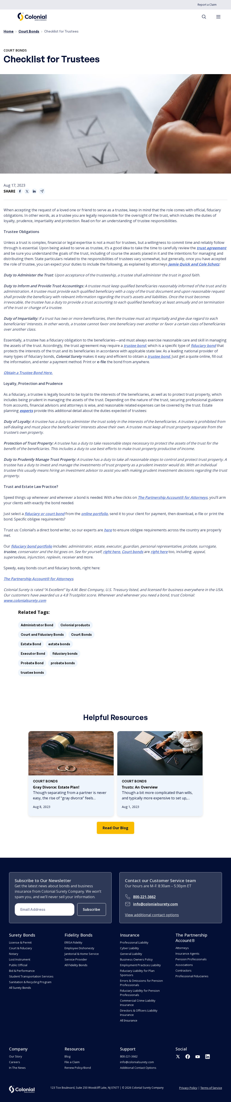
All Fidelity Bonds (76, 965)
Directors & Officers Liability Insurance (138, 1012)
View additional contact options (152, 914)
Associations (184, 965)
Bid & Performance (22, 971)
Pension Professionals (191, 959)
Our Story (15, 1056)
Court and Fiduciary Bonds (42, 634)
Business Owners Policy (136, 959)
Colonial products (75, 625)
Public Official (18, 965)
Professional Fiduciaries (192, 976)
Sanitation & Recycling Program (30, 982)
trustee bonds (32, 672)
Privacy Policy (188, 1088)
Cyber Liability (129, 948)
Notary (13, 954)
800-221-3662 (144, 896)
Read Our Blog (115, 827)
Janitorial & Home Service (82, 954)
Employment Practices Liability (140, 965)
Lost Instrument (19, 959)
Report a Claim (207, 5)
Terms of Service (211, 1088)
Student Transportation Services (31, 976)
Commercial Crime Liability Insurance (137, 1002)
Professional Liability (134, 942)
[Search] (206, 16)
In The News (17, 1068)
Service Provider (76, 959)
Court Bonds (28, 31)
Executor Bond (33, 653)
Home (9, 31)
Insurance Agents (187, 953)
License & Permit (20, 942)
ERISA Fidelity (73, 942)
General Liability (131, 954)
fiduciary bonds (65, 653)
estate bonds (59, 644)
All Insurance (128, 1020)
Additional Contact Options (138, 1068)
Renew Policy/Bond (78, 1068)
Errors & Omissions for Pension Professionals (141, 983)
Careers (14, 1062)
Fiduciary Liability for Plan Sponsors (137, 973)
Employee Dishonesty (79, 948)
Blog (67, 1056)
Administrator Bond (37, 625)
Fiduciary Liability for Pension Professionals (140, 993)
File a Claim (72, 1062)
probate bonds (63, 663)
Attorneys (182, 948)
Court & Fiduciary (20, 948)
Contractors (184, 970)
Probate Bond (32, 663)
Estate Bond (31, 644)
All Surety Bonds (20, 988)
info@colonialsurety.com (155, 904)
